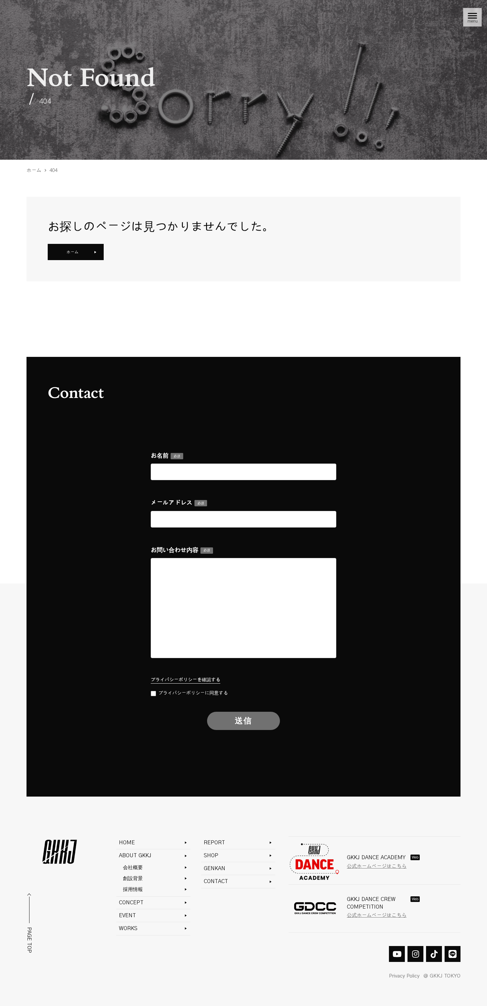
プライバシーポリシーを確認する (185, 680)
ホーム (34, 170)
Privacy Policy (404, 976)
